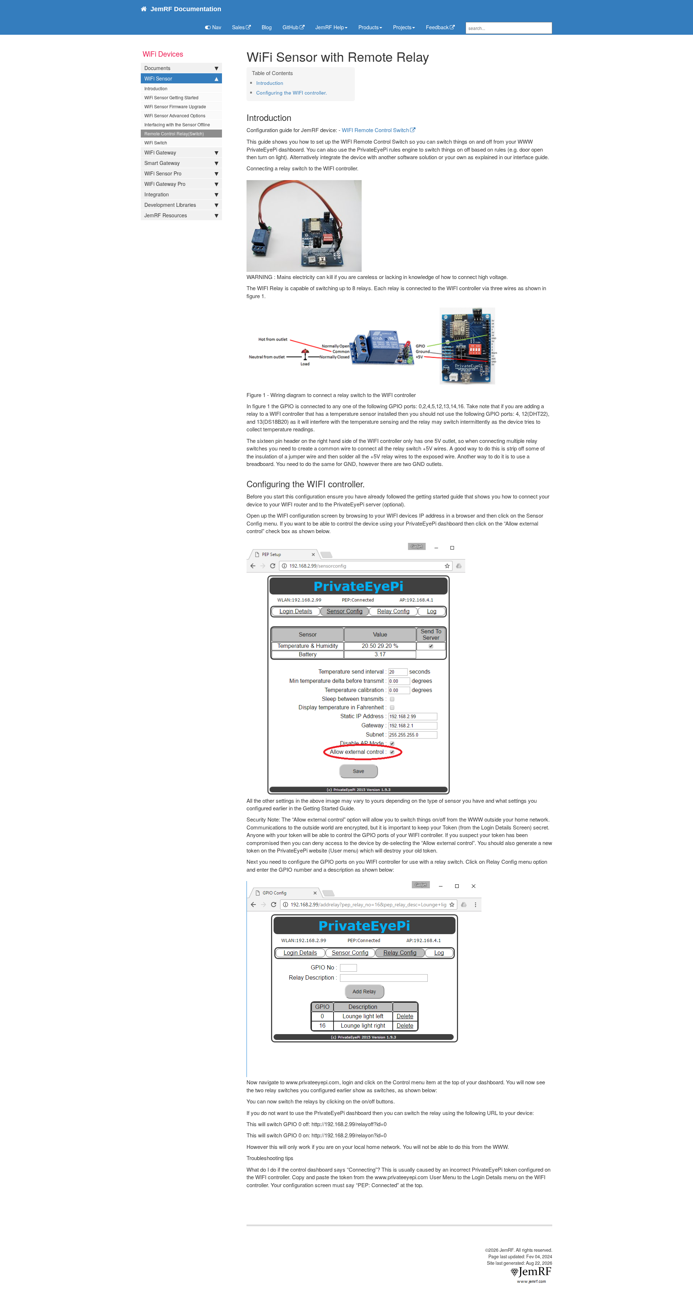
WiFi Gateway (160, 152)
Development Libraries (170, 204)
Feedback (437, 27)
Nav (216, 27)
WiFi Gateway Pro (165, 183)
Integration (156, 194)
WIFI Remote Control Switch (375, 130)
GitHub (290, 27)
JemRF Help (329, 27)
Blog (267, 27)
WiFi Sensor (158, 78)
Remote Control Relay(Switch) (174, 133)
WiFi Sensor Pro (163, 173)
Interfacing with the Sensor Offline (177, 124)
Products (368, 27)
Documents (157, 67)
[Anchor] (285, 82)
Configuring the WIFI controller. (291, 92)
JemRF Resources (165, 215)
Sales (238, 27)
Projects (402, 27)
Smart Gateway (162, 162)
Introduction (155, 88)
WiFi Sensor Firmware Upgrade (175, 106)
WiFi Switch (155, 142)
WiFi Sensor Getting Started (171, 97)
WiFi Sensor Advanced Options (174, 115)
